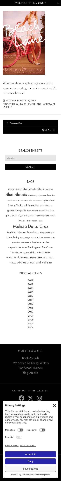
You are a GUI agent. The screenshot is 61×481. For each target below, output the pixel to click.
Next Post (47, 130)
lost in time (25, 220)
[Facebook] (21, 398)
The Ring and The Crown (40, 247)
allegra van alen (15, 189)
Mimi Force (33, 232)
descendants (37, 201)
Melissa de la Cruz (30, 3)
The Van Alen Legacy (20, 252)
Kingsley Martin (42, 215)
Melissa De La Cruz (30, 226)
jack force (11, 215)
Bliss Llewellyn (30, 188)
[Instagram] (39, 398)
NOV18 (33, 238)
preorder (16, 242)
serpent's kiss (14, 247)
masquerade (37, 220)
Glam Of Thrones (46, 206)
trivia (32, 252)
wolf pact (47, 262)
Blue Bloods (16, 194)
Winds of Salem (49, 258)
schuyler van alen (39, 242)
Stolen (24, 247)
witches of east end (29, 262)
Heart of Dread (32, 211)
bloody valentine (45, 189)
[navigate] (58, 3)
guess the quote (16, 210)
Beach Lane (34, 104)
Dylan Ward (48, 200)
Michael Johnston (16, 232)
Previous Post (15, 123)
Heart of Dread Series (46, 211)
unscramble (13, 257)
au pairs (21, 104)
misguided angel (47, 232)
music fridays (25, 237)
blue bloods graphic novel (37, 195)
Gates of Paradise (27, 205)
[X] (30, 398)
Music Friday (12, 237)
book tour (51, 195)
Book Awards (30, 358)
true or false (43, 252)
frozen (11, 205)
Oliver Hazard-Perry (46, 237)
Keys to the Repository (26, 216)
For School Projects (30, 368)
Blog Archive (30, 373)
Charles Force (12, 201)
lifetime (52, 216)
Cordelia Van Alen (25, 201)
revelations (25, 242)
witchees (12, 263)
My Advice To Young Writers (31, 363)
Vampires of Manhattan (31, 257)
